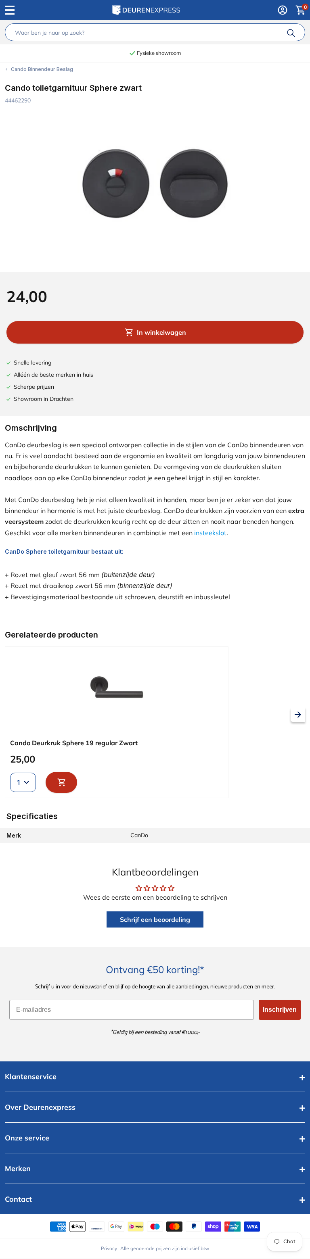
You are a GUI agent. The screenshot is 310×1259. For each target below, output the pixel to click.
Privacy (109, 1248)
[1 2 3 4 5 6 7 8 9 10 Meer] (23, 782)
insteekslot (210, 533)
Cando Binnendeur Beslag (42, 69)
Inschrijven (280, 1009)
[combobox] (148, 32)
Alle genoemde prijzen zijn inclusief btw (164, 1248)
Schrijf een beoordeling (155, 919)
